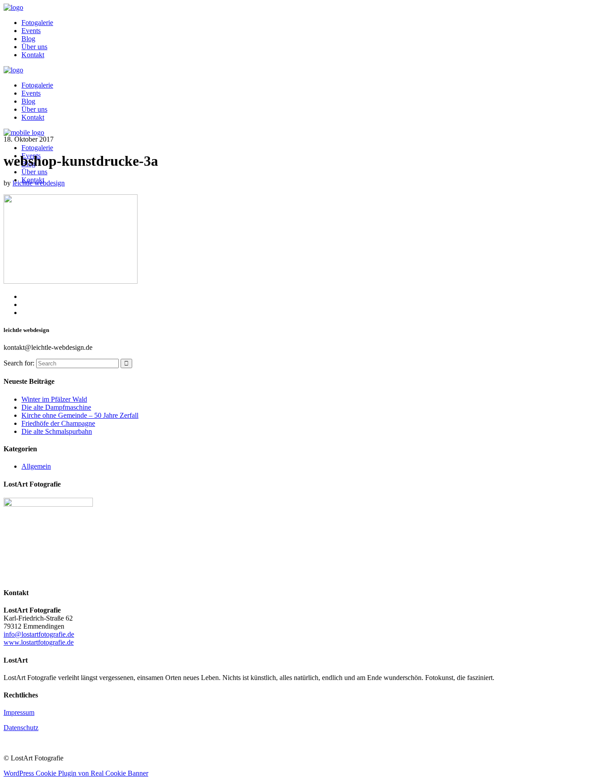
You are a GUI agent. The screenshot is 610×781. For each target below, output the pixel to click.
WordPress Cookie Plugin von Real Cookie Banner (76, 773)
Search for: (19, 363)
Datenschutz (21, 727)
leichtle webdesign (39, 183)
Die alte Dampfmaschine (56, 407)
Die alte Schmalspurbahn (56, 431)
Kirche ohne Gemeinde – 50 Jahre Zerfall (79, 415)
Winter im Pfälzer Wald (54, 399)
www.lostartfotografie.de (39, 642)
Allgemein (36, 466)
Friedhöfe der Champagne (58, 423)
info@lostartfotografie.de (39, 634)
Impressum (19, 712)
